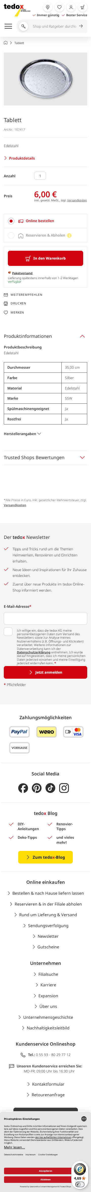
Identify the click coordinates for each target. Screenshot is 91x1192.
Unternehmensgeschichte (48, 1017)
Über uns (48, 1006)
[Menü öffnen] (8, 26)
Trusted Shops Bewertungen (34, 457)
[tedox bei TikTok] (50, 788)
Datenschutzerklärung (34, 652)
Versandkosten (77, 200)
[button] (45, 79)
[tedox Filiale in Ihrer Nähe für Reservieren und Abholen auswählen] (47, 7)
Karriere (48, 985)
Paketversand (22, 273)
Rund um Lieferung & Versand (48, 914)
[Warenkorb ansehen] (82, 7)
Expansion (48, 996)
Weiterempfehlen (26, 295)
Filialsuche (48, 974)
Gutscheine (48, 947)
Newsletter (48, 936)
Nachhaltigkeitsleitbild (48, 1028)
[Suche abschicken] (81, 25)
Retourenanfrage (48, 1095)
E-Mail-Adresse (17, 606)
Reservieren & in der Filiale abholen (48, 904)
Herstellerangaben (20, 433)
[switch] (79, 1184)
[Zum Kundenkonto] (71, 7)
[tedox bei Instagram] (64, 788)
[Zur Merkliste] (59, 7)
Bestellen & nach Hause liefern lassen (48, 893)
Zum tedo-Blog (49, 857)
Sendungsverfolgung (48, 925)
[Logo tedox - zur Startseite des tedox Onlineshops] (17, 10)
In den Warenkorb (49, 258)
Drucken (18, 303)
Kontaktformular (48, 1084)
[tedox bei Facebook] (23, 788)
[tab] (45, 221)
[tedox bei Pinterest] (37, 788)
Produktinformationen (28, 336)
